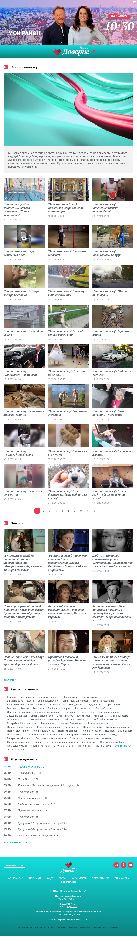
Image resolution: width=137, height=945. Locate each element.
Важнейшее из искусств (20, 700)
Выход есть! (75, 704)
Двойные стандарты (59, 708)
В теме (104, 697)
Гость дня (38, 708)
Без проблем (27, 697)
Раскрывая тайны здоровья (51, 738)
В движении (71, 697)
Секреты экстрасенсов (98, 738)
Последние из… (15, 734)
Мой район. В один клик (77, 719)
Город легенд (113, 704)
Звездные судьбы (17, 715)
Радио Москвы (99, 927)
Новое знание (71, 727)
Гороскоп (12, 708)
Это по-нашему (123, 745)
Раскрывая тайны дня (79, 734)
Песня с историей (68, 730)
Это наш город (103, 745)
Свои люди (76, 738)
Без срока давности (49, 697)
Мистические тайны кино (45, 719)
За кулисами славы (109, 712)
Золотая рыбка (65, 715)
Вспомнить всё (15, 704)
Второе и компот (37, 704)
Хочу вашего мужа (17, 745)
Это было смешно (63, 745)
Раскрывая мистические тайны (45, 734)
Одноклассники (123, 865)
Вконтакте (116, 865)
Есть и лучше (87, 712)
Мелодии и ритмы (17, 719)
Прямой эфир (68, 882)
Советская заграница (18, 742)
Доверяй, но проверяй (19, 712)
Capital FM (114, 927)
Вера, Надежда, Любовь (75, 700)
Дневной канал (103, 708)
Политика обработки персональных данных (69, 919)
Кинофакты (83, 715)
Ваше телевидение (48, 700)
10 (93, 510)
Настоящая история (99, 723)
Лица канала (122, 878)
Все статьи (10, 680)
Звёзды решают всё (42, 715)
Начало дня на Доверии (20, 727)
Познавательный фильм (118, 730)
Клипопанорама (119, 715)
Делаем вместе (82, 708)
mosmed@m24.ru (72, 914)
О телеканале (15, 878)
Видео (50, 878)
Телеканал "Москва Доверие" (71, 51)
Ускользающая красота (65, 742)
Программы (34, 878)
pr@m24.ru (72, 906)
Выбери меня (57, 704)
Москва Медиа (25, 927)
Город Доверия (94, 704)
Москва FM (85, 927)
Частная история (40, 745)
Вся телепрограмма (15, 842)
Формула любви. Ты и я (113, 742)
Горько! (25, 708)
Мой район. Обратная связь (22, 723)
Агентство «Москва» (67, 927)
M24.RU (51, 927)
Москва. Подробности (72, 723)
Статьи (62, 878)
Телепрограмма (100, 878)
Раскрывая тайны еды (19, 738)
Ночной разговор (92, 727)
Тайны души (41, 742)
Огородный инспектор (118, 727)
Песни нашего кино (18, 730)
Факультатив (89, 742)
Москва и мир (48, 723)
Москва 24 (40, 927)
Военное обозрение (103, 700)
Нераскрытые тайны (48, 727)
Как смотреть (79, 878)
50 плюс (11, 697)
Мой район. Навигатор (106, 719)
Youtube (130, 865)
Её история (69, 712)
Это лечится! (84, 745)
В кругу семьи (89, 697)
